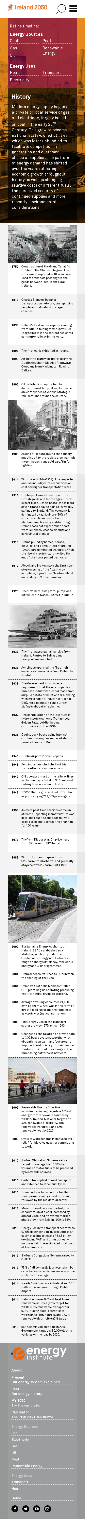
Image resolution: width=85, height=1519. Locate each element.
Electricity (19, 79)
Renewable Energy (52, 51)
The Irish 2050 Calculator (32, 1414)
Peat (46, 40)
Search (61, 9)
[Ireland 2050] (27, 7)
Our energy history (26, 1391)
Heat (14, 72)
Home (16, 1498)
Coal (14, 40)
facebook (14, 1508)
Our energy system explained (35, 1379)
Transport (51, 72)
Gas (13, 48)
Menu (73, 8)
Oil (12, 55)
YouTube (36, 1508)
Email (47, 1508)
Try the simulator (26, 1402)
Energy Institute (39, 1356)
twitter (25, 1508)
